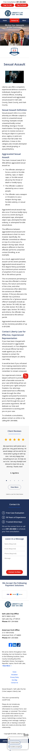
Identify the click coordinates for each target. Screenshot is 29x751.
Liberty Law (21, 734)
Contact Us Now (14, 572)
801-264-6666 (13, 621)
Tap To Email (21, 5)
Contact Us (14, 20)
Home (5, 20)
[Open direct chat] (25, 735)
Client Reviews (14, 431)
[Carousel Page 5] (23, 481)
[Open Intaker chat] (10, 750)
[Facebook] (10, 645)
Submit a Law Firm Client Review (14, 494)
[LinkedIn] (14, 645)
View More (14, 487)
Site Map (14, 680)
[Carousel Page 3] (14, 481)
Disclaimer (14, 675)
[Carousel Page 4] (19, 481)
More (24, 20)
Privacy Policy (14, 677)
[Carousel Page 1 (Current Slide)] (6, 481)
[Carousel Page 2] (10, 481)
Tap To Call (7, 5)
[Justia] (18, 645)
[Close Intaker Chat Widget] (27, 735)
